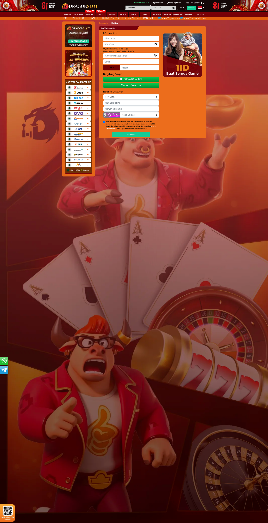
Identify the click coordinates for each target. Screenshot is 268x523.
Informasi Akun (110, 33)
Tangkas (167, 14)
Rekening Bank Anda (113, 92)
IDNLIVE (112, 14)
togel (145, 14)
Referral (189, 14)
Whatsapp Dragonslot (131, 85)
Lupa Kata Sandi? (192, 3)
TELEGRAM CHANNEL (131, 79)
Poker (133, 14)
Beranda (67, 14)
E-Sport (89, 14)
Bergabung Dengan (112, 74)
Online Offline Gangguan (79, 170)
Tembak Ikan (178, 14)
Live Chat (159, 3)
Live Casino (156, 14)
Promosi (200, 14)
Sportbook (78, 14)
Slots (100, 14)
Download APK (143, 3)
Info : (66, 18)
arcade (123, 14)
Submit (131, 134)
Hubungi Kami (175, 3)
